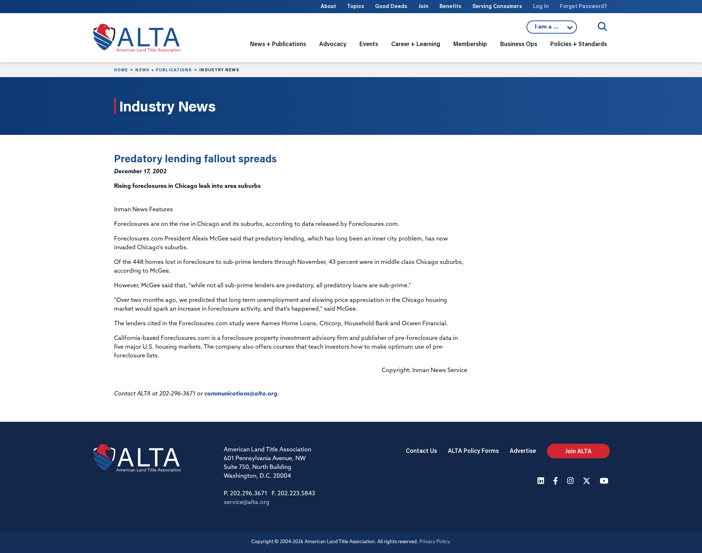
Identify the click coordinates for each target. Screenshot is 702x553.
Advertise (523, 450)
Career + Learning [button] (415, 44)
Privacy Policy (434, 541)
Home (121, 69)
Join (423, 6)
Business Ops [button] (518, 44)
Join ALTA (578, 451)
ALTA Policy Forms (473, 450)
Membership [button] (470, 44)
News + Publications (163, 69)
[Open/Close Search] (602, 26)
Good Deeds (391, 6)
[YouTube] (605, 481)
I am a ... (551, 29)
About (328, 6)
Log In (541, 6)
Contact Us (421, 450)
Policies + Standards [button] (578, 44)
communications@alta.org (240, 394)
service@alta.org (246, 502)
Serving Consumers (497, 6)
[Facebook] (556, 481)
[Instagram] (571, 481)
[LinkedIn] (541, 481)
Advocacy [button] (332, 44)
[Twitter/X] (587, 481)
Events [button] (368, 44)
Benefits (450, 6)
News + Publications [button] (278, 44)
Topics (355, 6)
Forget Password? (583, 6)
